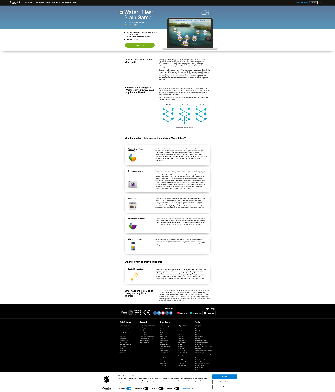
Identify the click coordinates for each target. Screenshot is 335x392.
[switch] (145, 388)
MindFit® (198, 334)
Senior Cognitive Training (147, 336)
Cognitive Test (27, 2)
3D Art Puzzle (163, 365)
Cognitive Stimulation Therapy (203, 350)
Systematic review (145, 340)
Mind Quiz (198, 348)
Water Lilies (181, 360)
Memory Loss (123, 338)
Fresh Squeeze (182, 342)
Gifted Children (199, 365)
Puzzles (180, 329)
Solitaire (162, 334)
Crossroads (181, 338)
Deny (224, 387)
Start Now (140, 45)
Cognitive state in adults (146, 338)
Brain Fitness (123, 334)
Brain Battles (199, 367)
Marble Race (163, 354)
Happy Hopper (182, 325)
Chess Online (163, 325)
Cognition (122, 336)
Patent (197, 332)
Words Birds (181, 363)
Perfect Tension (182, 354)
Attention (122, 352)
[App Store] (208, 313)
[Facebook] (155, 313)
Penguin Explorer (182, 331)
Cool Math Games (200, 361)
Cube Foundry (182, 340)
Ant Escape (163, 338)
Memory (122, 348)
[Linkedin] (171, 313)
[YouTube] (163, 313)
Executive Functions (125, 344)
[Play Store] (195, 313)
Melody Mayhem (164, 361)
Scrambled (163, 358)
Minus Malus (181, 350)
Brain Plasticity (124, 332)
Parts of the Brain (124, 329)
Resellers (197, 338)
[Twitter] (159, 313)
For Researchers (199, 329)
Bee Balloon (181, 336)
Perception (123, 350)
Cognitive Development (201, 342)
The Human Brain (124, 325)
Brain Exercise (199, 344)
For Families (198, 325)
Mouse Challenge (182, 352)
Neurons (122, 331)
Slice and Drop (182, 356)
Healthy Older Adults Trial (147, 329)
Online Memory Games (201, 360)
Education (198, 331)
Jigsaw (180, 344)
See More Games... (183, 365)
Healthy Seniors (144, 334)
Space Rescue (164, 350)
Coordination (123, 346)
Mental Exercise (199, 358)
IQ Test (197, 369)
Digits (179, 332)
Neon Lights (163, 342)
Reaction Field (182, 361)
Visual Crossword (165, 346)
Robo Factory (163, 336)
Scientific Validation (53, 2)
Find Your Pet (163, 360)
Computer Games (145, 327)
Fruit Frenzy (163, 329)
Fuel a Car (180, 346)
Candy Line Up (182, 327)
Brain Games (199, 356)
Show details (186, 388)
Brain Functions (124, 342)
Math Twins (181, 348)
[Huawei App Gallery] (182, 313)
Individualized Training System (203, 346)
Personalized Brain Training (203, 354)
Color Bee (180, 334)
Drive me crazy (164, 344)
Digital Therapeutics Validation (148, 325)
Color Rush (163, 363)
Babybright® (199, 336)
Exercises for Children (201, 340)
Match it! (162, 348)
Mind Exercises (199, 352)
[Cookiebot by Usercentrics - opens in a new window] (107, 388)
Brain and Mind (124, 327)
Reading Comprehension (202, 363)
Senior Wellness (144, 332)
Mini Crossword (164, 327)
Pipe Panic (163, 331)
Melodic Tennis (164, 356)
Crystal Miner (163, 332)
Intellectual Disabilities (126, 340)
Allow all (224, 376)
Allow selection (225, 382)
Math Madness (164, 352)
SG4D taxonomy (144, 342)
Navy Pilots (143, 331)
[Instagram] (167, 313)
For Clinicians (199, 327)
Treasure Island (164, 340)
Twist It (180, 358)
